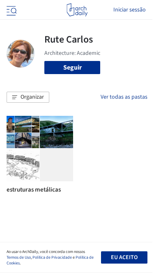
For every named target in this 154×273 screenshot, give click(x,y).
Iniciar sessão (129, 10)
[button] (28, 97)
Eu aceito (124, 257)
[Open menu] (10, 10)
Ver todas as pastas (124, 97)
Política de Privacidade (52, 257)
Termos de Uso (19, 257)
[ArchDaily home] (77, 9)
